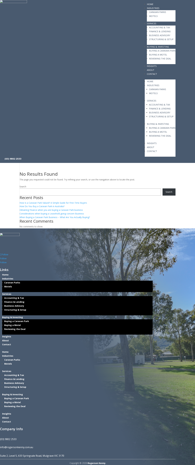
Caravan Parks (157, 12)
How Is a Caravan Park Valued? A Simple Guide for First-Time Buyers (53, 202)
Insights (152, 66)
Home (150, 4)
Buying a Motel (158, 54)
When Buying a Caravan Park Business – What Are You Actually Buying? (55, 217)
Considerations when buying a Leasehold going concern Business (52, 213)
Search (23, 186)
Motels (153, 16)
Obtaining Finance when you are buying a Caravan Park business (51, 209)
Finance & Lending (160, 31)
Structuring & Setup (161, 39)
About (150, 70)
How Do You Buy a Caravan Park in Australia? (42, 206)
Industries (153, 8)
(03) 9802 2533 (13, 158)
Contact (152, 73)
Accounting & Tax (159, 27)
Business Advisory (159, 35)
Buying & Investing (158, 46)
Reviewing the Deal (160, 58)
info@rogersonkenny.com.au (16, 447)
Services (151, 23)
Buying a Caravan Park (162, 50)
